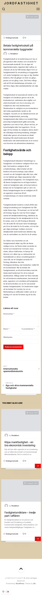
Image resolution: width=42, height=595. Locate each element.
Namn (6, 329)
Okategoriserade (12, 38)
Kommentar (8, 314)
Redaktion (14, 54)
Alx (34, 583)
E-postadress (28, 329)
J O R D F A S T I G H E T (21, 3)
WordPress (20, 583)
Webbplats (7, 337)
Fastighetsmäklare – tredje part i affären (20, 514)
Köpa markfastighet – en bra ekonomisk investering (19, 444)
